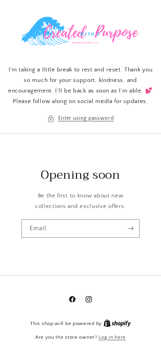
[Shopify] (117, 323)
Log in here (112, 337)
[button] (80, 118)
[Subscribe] (130, 228)
